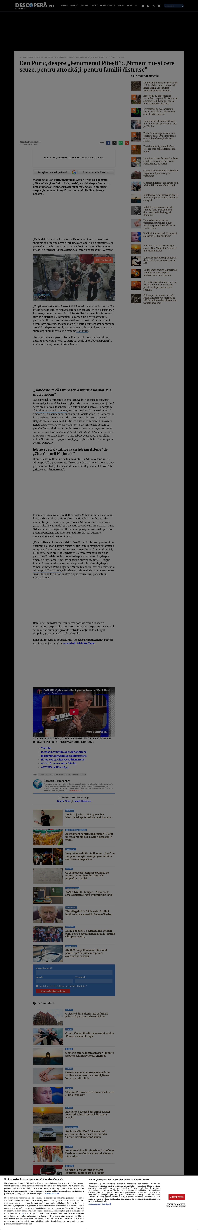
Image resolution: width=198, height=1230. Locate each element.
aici (23, 1213)
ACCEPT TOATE (176, 1197)
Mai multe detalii (51, 1193)
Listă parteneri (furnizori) (99, 1204)
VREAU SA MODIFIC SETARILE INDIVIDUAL (176, 1205)
